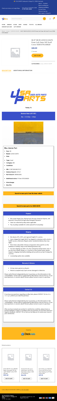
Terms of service (43, 11)
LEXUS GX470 (15, 31)
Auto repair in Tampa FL (45, 13)
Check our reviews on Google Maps (11, 8)
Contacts (45, 3)
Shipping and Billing (43, 7)
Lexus (7, 31)
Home (3, 31)
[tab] (6, 71)
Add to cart (37, 55)
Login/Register (50, 18)
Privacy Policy (42, 9)
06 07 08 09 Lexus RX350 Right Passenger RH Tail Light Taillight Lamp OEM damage (10, 371)
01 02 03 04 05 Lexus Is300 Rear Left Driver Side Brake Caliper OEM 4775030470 (27, 371)
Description (6, 70)
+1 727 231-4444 (27, 9)
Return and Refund (43, 5)
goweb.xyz (30, 396)
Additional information (22, 70)
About (40, 3)
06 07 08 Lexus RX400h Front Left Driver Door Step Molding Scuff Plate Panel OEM (45, 371)
